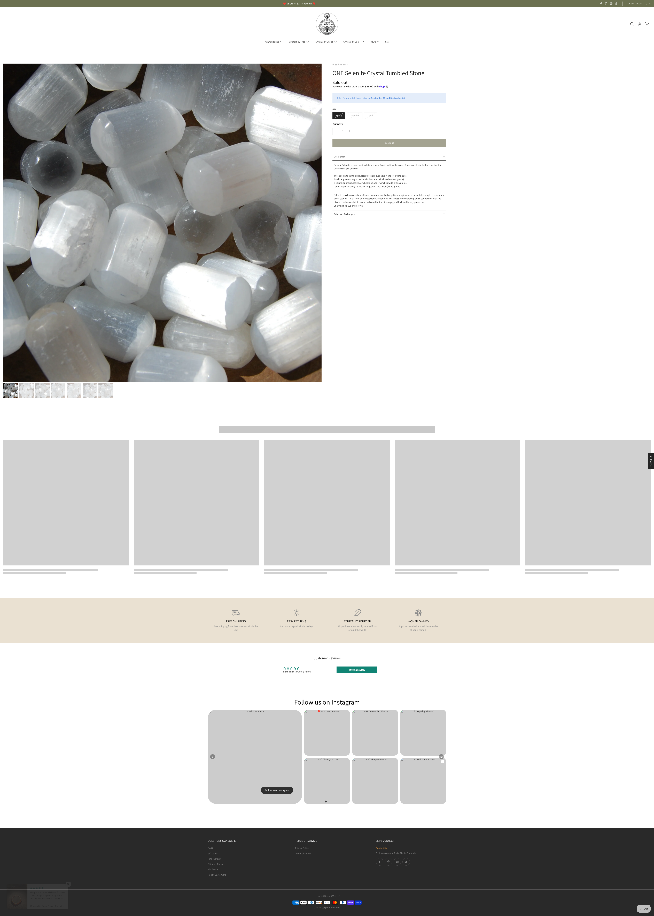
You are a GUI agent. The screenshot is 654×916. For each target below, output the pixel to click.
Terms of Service (303, 853)
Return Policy (214, 858)
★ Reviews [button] (651, 461)
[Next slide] (441, 756)
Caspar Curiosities (331, 907)
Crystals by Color (351, 41)
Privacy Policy (302, 848)
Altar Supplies (272, 41)
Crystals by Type (297, 41)
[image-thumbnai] (10, 390)
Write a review (357, 670)
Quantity (337, 124)
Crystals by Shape (324, 41)
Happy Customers (217, 874)
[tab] (326, 801)
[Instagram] (611, 4)
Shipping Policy (215, 864)
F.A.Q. (210, 848)
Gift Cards (213, 853)
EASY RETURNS (296, 621)
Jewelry (374, 41)
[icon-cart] (647, 23)
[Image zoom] (162, 223)
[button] (389, 143)
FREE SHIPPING (236, 621)
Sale (387, 41)
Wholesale (213, 869)
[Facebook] (601, 4)
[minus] (336, 131)
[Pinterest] (606, 4)
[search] (632, 23)
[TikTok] (616, 4)
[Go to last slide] (212, 756)
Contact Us (381, 848)
